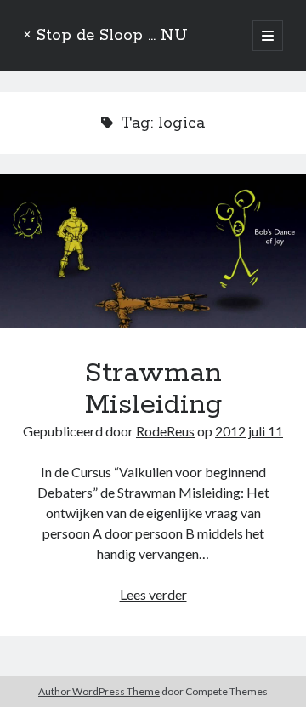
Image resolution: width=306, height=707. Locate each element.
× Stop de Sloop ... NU (105, 36)
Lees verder (153, 594)
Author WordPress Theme (99, 691)
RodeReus (165, 431)
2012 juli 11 (249, 431)
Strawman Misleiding (153, 251)
